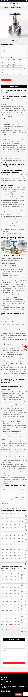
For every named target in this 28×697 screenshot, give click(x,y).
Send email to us (7, 80)
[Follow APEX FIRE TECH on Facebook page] (2, 691)
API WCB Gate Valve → (22, 631)
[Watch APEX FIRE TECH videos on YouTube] (9, 691)
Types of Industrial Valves (8, 634)
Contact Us (18, 694)
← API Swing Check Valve (6, 629)
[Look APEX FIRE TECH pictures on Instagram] (4, 691)
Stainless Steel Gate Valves (12, 101)
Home (2, 7)
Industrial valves (5, 175)
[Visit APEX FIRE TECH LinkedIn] (7, 691)
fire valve (10, 624)
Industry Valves (6, 7)
